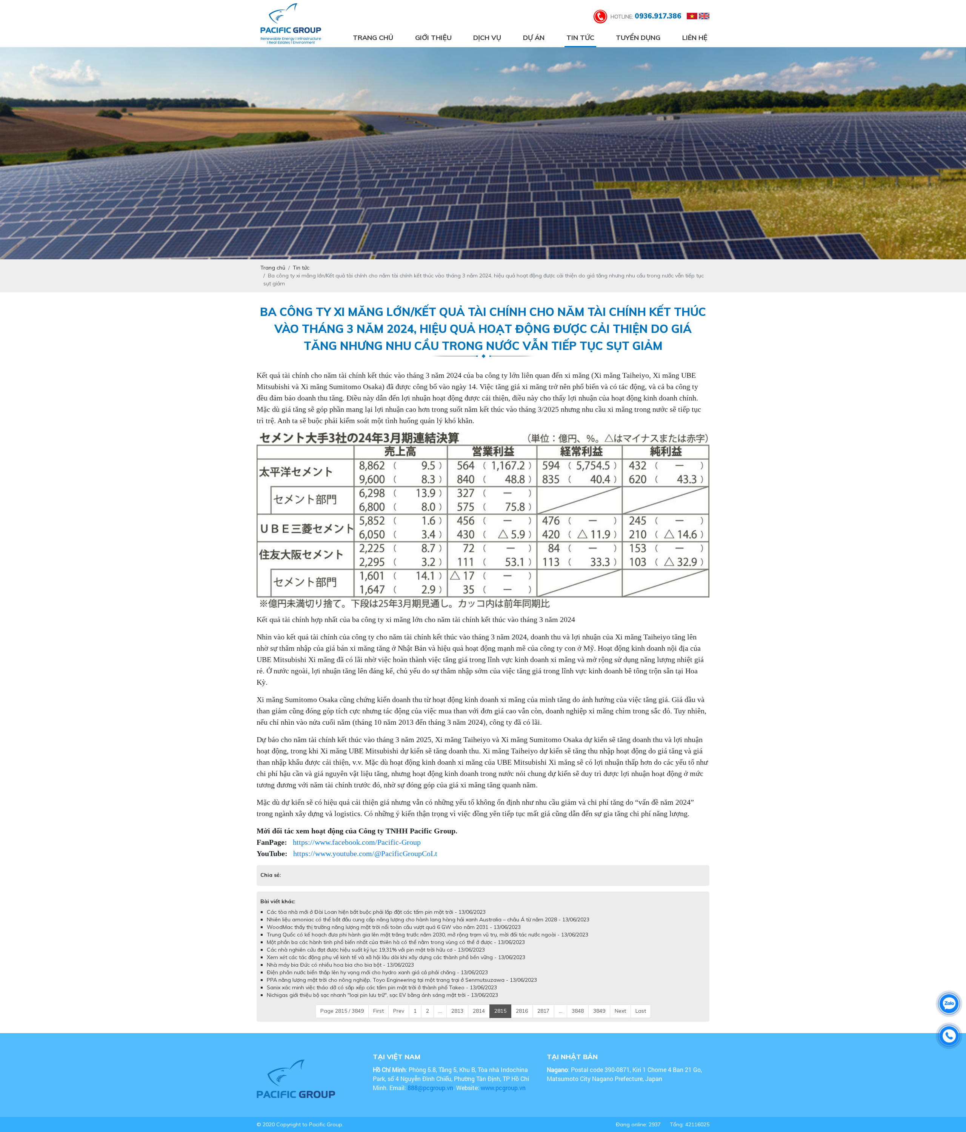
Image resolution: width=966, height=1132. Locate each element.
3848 (578, 1018)
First (378, 1018)
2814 (479, 1018)
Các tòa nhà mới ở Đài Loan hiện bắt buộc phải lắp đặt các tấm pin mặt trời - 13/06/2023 (376, 919)
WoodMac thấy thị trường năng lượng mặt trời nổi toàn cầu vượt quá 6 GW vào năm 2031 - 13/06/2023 (394, 934)
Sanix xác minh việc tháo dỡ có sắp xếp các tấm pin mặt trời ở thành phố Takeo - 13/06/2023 (382, 995)
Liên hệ (695, 37)
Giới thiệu (433, 37)
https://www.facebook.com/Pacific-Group (357, 842)
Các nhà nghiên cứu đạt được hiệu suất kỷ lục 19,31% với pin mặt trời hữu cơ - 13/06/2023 (376, 957)
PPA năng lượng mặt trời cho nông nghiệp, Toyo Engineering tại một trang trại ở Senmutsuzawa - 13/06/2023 (402, 987)
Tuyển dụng (638, 37)
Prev (398, 1018)
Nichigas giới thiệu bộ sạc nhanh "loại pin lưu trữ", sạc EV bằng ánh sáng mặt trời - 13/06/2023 (382, 1002)
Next (620, 1018)
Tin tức (580, 37)
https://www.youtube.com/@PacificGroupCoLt (365, 853)
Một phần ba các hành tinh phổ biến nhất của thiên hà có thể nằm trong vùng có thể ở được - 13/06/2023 (396, 949)
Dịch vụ (487, 37)
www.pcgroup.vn (504, 1095)
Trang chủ (373, 37)
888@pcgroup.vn (430, 1095)
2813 (457, 1018)
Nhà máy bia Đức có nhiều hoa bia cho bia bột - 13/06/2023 (340, 972)
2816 (522, 1018)
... (440, 1018)
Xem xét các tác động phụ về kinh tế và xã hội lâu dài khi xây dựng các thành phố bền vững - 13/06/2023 (396, 964)
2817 (543, 1018)
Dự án (534, 37)
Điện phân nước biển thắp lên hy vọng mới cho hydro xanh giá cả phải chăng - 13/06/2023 (377, 979)
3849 (599, 1018)
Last (640, 1018)
